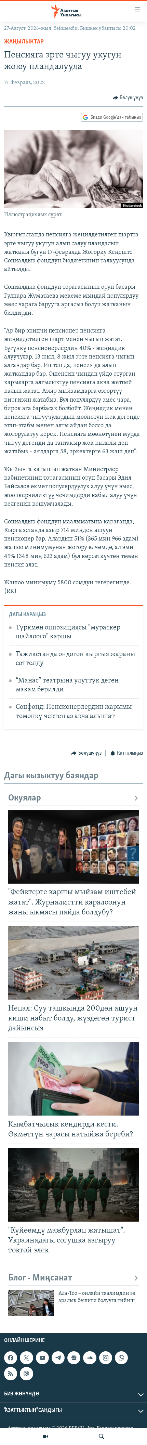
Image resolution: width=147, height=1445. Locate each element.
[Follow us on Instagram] (105, 1357)
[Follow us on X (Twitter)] (26, 1357)
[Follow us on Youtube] (42, 1357)
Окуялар (24, 798)
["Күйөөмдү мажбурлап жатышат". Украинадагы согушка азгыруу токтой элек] (73, 1185)
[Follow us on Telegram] (58, 1357)
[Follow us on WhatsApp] (121, 1357)
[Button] (128, 97)
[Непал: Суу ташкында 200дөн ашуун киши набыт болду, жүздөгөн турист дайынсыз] (73, 963)
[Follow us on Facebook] (10, 1357)
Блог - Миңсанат (40, 1278)
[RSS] (10, 1373)
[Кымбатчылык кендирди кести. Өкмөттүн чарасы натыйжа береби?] (73, 1079)
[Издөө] (101, 1436)
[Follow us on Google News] (73, 1357)
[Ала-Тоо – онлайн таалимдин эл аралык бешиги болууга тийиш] (31, 1303)
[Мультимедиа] (45, 1436)
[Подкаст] (26, 1373)
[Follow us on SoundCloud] (89, 1357)
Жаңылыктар (24, 42)
